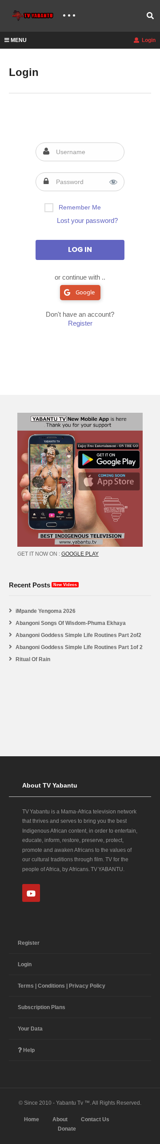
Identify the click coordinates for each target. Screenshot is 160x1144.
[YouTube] (31, 893)
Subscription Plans (41, 1007)
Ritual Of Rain (33, 659)
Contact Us (95, 1119)
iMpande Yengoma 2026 (46, 611)
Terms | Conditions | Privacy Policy (61, 986)
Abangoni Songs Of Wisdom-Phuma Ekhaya (71, 623)
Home (31, 1119)
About (60, 1119)
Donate (67, 1129)
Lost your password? (87, 220)
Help (28, 1050)
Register (80, 323)
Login (148, 40)
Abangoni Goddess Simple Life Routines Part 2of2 (78, 635)
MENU (19, 40)
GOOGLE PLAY (80, 554)
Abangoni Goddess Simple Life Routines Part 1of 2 (79, 647)
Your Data (30, 1029)
